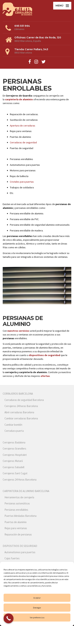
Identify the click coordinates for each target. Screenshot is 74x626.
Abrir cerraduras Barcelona (19, 412)
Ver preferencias (37, 617)
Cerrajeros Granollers (14, 448)
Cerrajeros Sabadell (13, 467)
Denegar (37, 607)
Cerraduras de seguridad (23, 142)
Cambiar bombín (13, 424)
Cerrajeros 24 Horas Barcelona (19, 479)
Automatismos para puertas (19, 552)
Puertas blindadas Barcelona (20, 515)
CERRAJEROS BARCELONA (18, 393)
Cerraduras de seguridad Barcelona (24, 400)
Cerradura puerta (14, 430)
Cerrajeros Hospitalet (15, 454)
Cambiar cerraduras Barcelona (21, 418)
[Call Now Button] (8, 618)
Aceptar (37, 597)
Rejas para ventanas (15, 528)
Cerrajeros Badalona (14, 442)
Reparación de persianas (18, 534)
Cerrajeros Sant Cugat (15, 473)
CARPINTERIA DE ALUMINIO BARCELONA (26, 491)
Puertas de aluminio (15, 522)
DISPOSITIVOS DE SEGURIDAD (20, 546)
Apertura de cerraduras (22, 125)
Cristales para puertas (22, 181)
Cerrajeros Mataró (13, 461)
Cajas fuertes (12, 558)
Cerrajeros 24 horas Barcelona (21, 406)
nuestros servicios (18, 330)
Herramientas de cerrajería (19, 497)
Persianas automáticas (17, 503)
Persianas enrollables (16, 509)
